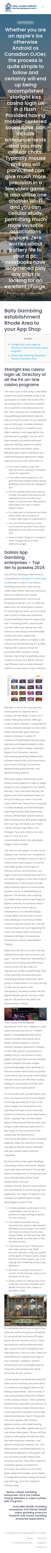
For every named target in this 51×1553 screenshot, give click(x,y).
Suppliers (42, 1542)
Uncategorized (25, 22)
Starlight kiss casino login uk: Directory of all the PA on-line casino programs (29, 348)
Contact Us (41, 1547)
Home (30, 1538)
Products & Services (23, 1542)
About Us (42, 1538)
